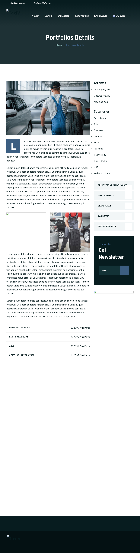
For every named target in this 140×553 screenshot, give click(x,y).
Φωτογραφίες (82, 16)
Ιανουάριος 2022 (102, 89)
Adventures (100, 118)
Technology (100, 154)
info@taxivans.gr (17, 3)
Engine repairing (107, 226)
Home (59, 45)
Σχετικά (48, 16)
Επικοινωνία (100, 16)
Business (98, 130)
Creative (98, 136)
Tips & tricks (100, 160)
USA (96, 167)
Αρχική (35, 16)
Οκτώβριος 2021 (102, 95)
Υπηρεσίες (63, 16)
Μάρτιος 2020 (101, 101)
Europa (97, 142)
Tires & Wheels (106, 195)
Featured (98, 148)
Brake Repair (104, 205)
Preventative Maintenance (112, 185)
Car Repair (103, 216)
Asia (96, 124)
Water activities (102, 173)
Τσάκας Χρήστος (42, 3)
